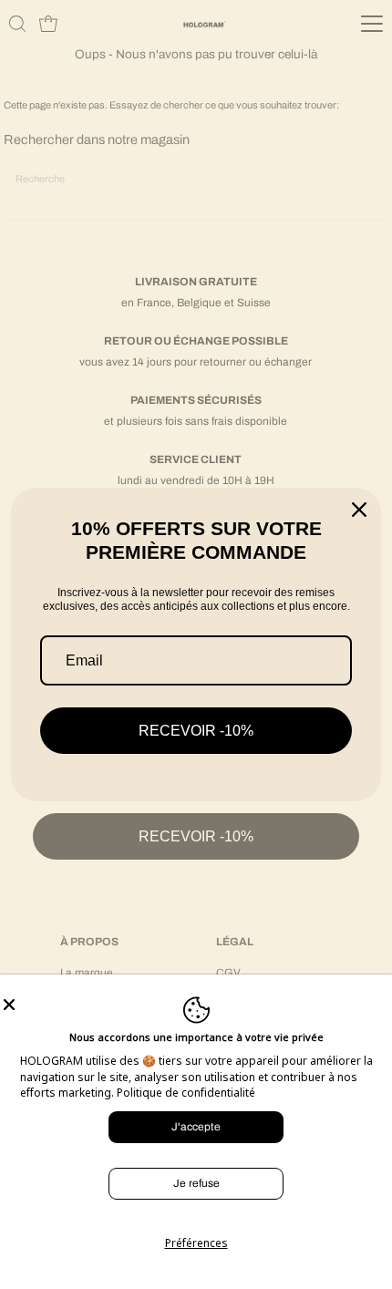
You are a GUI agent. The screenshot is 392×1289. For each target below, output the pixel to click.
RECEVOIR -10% (196, 730)
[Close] (196, 1004)
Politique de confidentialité (186, 1092)
